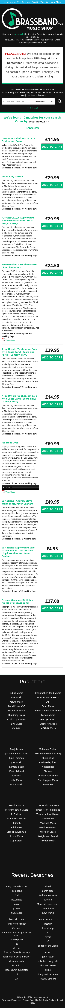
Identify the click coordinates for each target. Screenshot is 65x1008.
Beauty (48, 923)
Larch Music (16, 784)
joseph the (48, 908)
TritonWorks (48, 818)
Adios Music (16, 692)
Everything (48, 928)
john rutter (48, 956)
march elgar (47, 890)
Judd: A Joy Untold (12, 176)
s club (48, 952)
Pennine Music (16, 805)
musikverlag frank (48, 762)
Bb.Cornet (16, 899)
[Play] (3, 487)
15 (16, 974)
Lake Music (16, 779)
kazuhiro (16, 965)
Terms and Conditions (11, 1000)
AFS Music (16, 697)
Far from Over (10, 442)
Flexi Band (47, 92)
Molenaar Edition (48, 749)
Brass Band (7, 92)
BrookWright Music (16, 719)
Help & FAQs (32, 107)
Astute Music (16, 701)
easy (16, 904)
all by (48, 969)
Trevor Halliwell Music (48, 814)
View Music (10, 340)
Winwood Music (48, 822)
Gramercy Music (48, 723)
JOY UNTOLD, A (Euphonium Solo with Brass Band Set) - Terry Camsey (18, 220)
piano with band (16, 919)
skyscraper (16, 912)
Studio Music (16, 836)
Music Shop (48, 757)
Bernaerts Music (16, 710)
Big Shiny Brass (16, 714)
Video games (16, 939)
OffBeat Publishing (48, 775)
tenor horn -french (16, 923)
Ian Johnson (16, 749)
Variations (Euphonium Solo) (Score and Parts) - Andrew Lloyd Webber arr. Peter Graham (18, 552)
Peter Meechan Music (16, 809)
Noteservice (48, 766)
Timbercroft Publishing (48, 809)
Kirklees (16, 775)
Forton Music (48, 714)
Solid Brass (16, 827)
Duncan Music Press (48, 697)
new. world (48, 912)
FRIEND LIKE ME (47, 978)
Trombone (16, 890)
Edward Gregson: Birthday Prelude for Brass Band (17, 601)
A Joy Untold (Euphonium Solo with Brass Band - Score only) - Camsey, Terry (19, 398)
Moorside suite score (48, 904)
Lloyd (48, 886)
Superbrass (16, 840)
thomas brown (48, 965)
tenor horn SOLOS (48, 919)
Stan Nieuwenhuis (16, 831)
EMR (48, 701)
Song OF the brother (16, 886)
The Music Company (48, 805)
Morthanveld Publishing (48, 753)
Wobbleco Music (48, 827)
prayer (16, 908)
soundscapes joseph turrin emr (16, 934)
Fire (16, 943)
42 (48, 932)
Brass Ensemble (22, 92)
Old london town (48, 895)
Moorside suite (16, 961)
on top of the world (48, 945)
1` (48, 941)
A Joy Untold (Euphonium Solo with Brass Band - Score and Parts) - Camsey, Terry (19, 351)
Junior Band (36, 92)
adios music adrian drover (16, 956)
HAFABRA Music (48, 728)
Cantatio (16, 728)
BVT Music (16, 723)
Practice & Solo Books (36, 95)
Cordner (16, 928)
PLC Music (16, 814)
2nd (17, 895)
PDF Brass (48, 784)
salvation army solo (48, 961)
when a (48, 899)
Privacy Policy (29, 1000)
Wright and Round (48, 836)
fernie (48, 936)
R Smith (16, 822)
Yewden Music (48, 840)
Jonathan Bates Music (16, 753)
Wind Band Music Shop (51, 2)
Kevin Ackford (16, 771)
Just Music (16, 762)
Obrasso (48, 771)
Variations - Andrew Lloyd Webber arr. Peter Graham (17, 502)
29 (16, 978)
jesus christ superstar (16, 969)
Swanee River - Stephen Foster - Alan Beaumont (20, 266)
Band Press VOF (16, 706)
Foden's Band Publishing (48, 710)
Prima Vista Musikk (17, 818)
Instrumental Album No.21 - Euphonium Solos (18, 140)
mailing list (20, 34)
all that (16, 948)
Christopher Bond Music (48, 692)
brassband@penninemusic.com (32, 42)
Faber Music (47, 706)
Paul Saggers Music (48, 779)
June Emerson (16, 757)
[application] (33, 487)
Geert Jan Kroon (48, 719)
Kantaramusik (16, 766)
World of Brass (48, 831)
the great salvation (48, 974)
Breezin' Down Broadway (16, 952)
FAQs (38, 1000)
